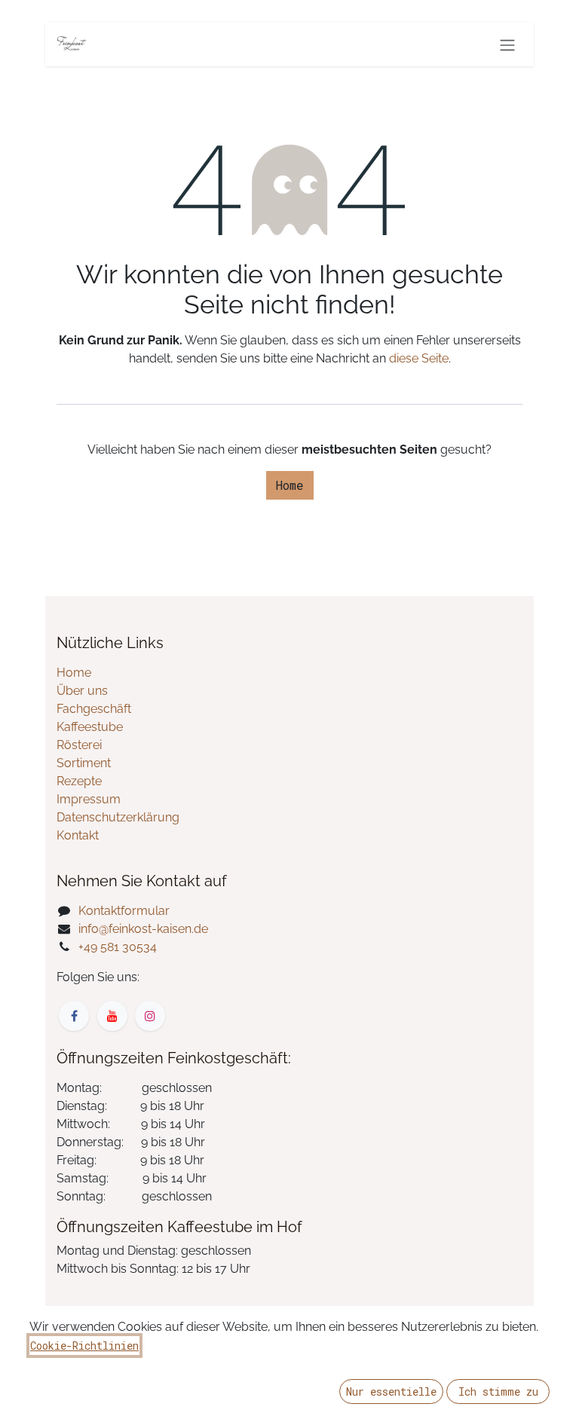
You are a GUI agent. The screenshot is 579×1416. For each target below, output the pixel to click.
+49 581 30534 (117, 947)
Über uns (82, 691)
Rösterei (79, 745)
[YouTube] (112, 1016)
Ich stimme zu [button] (498, 1391)
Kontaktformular (124, 911)
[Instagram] (150, 1016)
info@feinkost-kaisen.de (143, 929)
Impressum (89, 799)
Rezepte (79, 781)
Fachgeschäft (94, 709)
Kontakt (78, 835)
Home (290, 485)
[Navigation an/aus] (507, 44)
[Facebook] (74, 1016)
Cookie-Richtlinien (84, 1345)
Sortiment (84, 763)
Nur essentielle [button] (391, 1391)
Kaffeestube (90, 727)
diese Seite (419, 358)
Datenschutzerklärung (118, 817)
